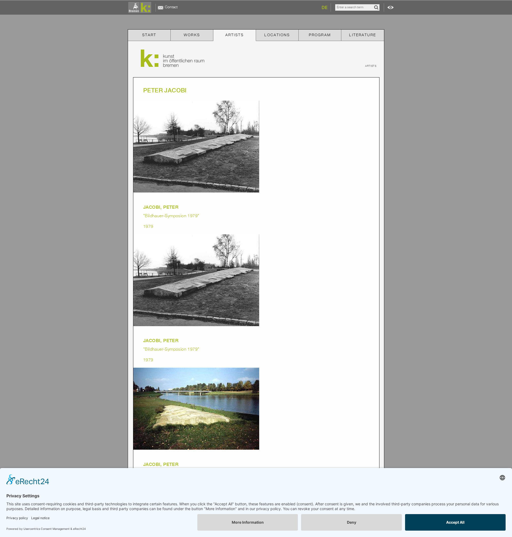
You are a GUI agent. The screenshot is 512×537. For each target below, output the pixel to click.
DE (324, 7)
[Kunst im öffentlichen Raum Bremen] (141, 7)
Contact (171, 7)
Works (192, 35)
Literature (362, 35)
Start (149, 35)
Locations (277, 35)
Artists (234, 35)
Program (320, 35)
